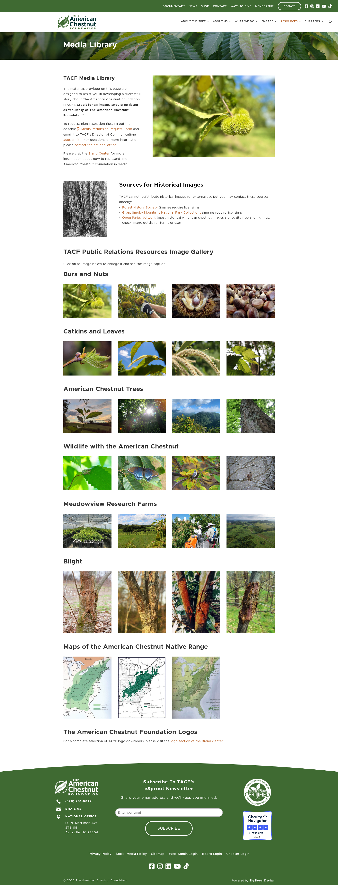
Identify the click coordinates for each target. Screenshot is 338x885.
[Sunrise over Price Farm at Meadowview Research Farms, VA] (251, 546)
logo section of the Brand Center (197, 741)
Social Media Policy (131, 854)
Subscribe (168, 828)
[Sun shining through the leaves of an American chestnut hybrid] (251, 374)
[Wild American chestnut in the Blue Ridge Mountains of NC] (196, 431)
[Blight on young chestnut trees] (196, 632)
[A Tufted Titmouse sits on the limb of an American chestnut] (196, 489)
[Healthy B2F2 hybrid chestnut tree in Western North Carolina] (251, 431)
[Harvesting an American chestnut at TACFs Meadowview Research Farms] (142, 317)
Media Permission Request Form (106, 129)
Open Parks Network (139, 217)
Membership (264, 6)
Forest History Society (140, 207)
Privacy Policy (100, 854)
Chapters (312, 21)
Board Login (212, 854)
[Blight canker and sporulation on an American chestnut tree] (87, 632)
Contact (220, 6)
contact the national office (95, 145)
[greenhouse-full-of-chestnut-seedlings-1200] (87, 546)
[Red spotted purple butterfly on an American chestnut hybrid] (142, 489)
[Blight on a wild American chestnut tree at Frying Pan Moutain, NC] (142, 632)
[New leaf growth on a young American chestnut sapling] (87, 374)
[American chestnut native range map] (87, 717)
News (193, 6)
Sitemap (158, 854)
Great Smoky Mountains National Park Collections (161, 212)
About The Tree (193, 21)
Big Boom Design (262, 880)
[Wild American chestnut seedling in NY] (87, 431)
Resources (289, 21)
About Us (220, 21)
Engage (267, 21)
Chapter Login (237, 854)
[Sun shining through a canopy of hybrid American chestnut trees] (142, 431)
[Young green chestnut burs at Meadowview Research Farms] (87, 317)
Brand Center (99, 153)
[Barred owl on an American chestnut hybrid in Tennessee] (251, 489)
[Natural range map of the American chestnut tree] (196, 717)
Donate (289, 6)
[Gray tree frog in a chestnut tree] (87, 489)
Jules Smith (72, 139)
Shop (205, 6)
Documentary (174, 6)
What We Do (244, 21)
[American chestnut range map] (142, 717)
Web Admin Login (183, 854)
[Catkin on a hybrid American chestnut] (142, 374)
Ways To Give (241, 6)
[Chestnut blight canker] (251, 632)
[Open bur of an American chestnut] (196, 317)
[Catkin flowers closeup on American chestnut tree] (196, 374)
